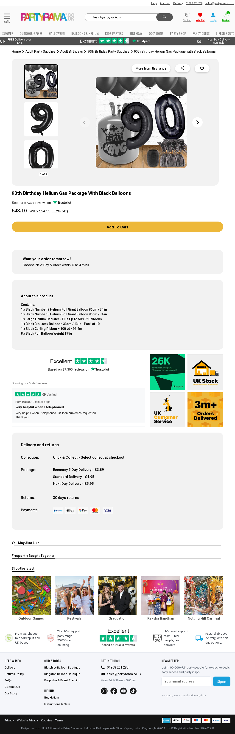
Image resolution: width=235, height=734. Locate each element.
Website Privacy (27, 720)
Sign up (221, 681)
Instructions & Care (57, 704)
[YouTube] (123, 691)
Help (154, 3)
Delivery (178, 3)
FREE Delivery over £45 (19, 41)
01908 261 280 (194, 3)
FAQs (8, 680)
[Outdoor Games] (31, 595)
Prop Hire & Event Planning (62, 680)
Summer (7, 33)
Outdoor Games (31, 33)
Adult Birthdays (71, 51)
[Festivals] (74, 595)
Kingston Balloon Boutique (62, 674)
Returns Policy (14, 674)
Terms (59, 720)
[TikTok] (133, 691)
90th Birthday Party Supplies (108, 51)
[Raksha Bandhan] (160, 595)
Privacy (9, 720)
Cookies (46, 720)
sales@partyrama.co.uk (219, 3)
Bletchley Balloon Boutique (62, 667)
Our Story (11, 693)
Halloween (57, 33)
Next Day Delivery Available (219, 41)
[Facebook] (113, 691)
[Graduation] (117, 595)
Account (165, 3)
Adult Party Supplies (40, 51)
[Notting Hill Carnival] (203, 595)
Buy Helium (51, 697)
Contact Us (12, 686)
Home (16, 51)
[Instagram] (104, 691)
